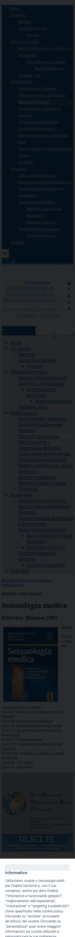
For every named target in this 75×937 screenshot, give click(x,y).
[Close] (37, 867)
